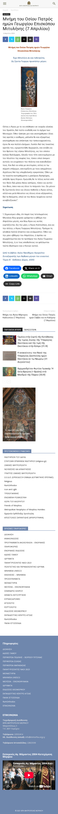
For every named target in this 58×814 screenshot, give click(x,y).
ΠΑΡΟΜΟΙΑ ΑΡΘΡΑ (12, 330)
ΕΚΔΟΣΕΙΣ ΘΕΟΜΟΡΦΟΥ (15, 611)
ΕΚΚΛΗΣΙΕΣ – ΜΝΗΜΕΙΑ (15, 575)
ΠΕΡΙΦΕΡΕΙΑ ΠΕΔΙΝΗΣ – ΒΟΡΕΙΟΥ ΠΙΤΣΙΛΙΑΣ (22, 657)
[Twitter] (11, 39)
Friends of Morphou (13, 505)
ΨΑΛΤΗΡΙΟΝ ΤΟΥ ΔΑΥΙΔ (15, 457)
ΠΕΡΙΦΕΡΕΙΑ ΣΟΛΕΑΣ (12, 661)
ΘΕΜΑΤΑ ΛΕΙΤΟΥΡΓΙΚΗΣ (15, 595)
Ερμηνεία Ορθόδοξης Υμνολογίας (19, 513)
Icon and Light (10, 489)
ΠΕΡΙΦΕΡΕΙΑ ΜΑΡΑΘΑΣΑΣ (14, 665)
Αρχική (5, 10)
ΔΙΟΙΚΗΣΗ (8, 534)
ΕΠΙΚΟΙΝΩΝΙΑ (9, 705)
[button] (4, 3)
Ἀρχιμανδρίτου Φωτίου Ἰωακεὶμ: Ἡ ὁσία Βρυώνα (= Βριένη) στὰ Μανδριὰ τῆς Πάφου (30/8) (35, 371)
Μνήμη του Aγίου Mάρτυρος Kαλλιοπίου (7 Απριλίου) (15, 316)
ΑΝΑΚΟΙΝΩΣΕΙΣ (11, 538)
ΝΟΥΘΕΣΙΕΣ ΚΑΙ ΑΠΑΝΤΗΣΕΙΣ (17, 469)
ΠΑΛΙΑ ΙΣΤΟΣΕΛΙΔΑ (12, 623)
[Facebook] (5, 39)
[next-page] (8, 381)
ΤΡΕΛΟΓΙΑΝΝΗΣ (11, 493)
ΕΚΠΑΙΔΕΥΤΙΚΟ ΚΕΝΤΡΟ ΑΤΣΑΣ (18, 615)
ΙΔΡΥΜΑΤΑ (9, 558)
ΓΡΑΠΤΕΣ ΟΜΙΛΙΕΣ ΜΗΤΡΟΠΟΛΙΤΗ (19, 473)
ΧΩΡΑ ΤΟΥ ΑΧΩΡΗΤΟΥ (14, 501)
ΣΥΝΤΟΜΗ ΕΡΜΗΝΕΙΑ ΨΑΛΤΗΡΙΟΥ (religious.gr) (25, 461)
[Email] (24, 39)
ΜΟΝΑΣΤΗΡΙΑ (10, 583)
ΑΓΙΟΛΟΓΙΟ (9, 603)
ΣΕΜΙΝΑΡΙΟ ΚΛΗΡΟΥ (13, 591)
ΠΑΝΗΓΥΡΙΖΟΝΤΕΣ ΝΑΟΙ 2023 (17, 562)
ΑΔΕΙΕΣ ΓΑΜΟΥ (11, 554)
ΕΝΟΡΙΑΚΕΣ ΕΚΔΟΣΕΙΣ (14, 550)
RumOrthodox (10, 485)
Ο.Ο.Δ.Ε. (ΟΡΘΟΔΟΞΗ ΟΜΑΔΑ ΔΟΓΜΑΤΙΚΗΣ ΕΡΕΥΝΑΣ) (29, 477)
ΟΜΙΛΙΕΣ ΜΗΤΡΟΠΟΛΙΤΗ (15, 465)
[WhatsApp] (18, 39)
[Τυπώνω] (30, 39)
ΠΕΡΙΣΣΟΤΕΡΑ (30, 330)
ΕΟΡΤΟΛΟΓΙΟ (10, 607)
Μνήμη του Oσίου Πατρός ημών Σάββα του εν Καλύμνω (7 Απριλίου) (42, 318)
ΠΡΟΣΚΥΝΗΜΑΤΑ (12, 579)
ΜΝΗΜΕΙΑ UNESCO (13, 570)
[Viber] (36, 39)
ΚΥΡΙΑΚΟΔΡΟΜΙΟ (12, 599)
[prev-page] (4, 381)
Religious (8, 481)
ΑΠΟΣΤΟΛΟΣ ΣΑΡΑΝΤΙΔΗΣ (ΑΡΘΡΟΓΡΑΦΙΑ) (24, 517)
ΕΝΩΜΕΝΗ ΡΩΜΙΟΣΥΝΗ (15, 497)
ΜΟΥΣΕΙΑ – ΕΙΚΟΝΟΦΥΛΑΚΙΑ (17, 587)
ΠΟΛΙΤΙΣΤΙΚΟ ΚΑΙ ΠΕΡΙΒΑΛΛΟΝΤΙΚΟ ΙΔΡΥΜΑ (24, 566)
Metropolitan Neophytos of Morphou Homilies (24, 509)
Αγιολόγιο (14, 10)
